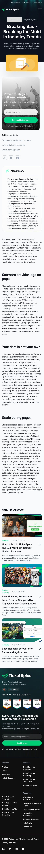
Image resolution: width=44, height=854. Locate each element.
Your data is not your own (13, 145)
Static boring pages (11, 150)
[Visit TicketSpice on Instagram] (16, 849)
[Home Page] (10, 9)
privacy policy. (31, 749)
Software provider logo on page (16, 140)
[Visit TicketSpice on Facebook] (3, 849)
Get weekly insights (21, 120)
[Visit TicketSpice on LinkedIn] (10, 849)
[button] (40, 9)
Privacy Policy (28, 126)
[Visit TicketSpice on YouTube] (23, 849)
